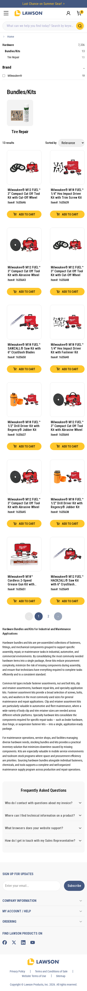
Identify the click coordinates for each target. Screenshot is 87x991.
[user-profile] (68, 13)
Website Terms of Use (34, 976)
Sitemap (60, 976)
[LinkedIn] (23, 942)
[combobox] (43, 25)
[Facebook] (4, 942)
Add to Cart (26, 214)
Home (10, 36)
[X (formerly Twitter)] (14, 942)
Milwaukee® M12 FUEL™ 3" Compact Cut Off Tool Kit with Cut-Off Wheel (24, 193)
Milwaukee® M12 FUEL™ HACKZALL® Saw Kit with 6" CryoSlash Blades (67, 580)
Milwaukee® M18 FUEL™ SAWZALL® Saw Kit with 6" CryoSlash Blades (24, 348)
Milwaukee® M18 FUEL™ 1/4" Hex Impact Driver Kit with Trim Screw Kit (67, 193)
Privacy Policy (17, 971)
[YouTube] (32, 942)
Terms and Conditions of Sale (51, 971)
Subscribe (74, 886)
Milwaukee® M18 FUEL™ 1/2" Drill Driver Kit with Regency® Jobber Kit (24, 426)
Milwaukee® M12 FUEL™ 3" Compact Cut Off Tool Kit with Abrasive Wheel (24, 271)
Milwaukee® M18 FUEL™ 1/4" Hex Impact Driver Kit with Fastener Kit (67, 348)
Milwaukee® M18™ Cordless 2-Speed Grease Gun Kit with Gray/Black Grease (21, 580)
